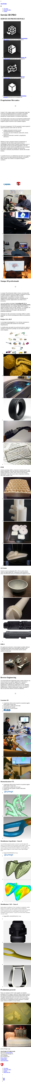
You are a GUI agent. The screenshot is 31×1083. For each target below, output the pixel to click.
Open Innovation (4, 1060)
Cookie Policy (4, 1059)
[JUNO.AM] (15, 106)
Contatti (5, 11)
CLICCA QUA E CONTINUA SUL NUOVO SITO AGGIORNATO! (15, 109)
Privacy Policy (4, 1058)
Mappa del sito (6, 1072)
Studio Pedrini (9, 1052)
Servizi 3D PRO (7, 10)
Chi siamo (5, 8)
